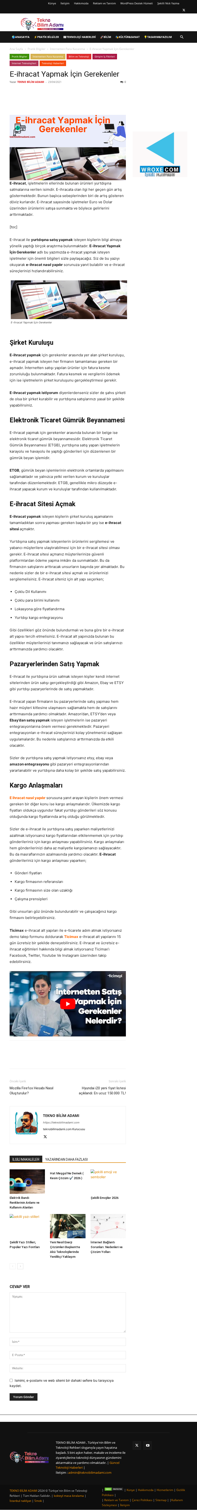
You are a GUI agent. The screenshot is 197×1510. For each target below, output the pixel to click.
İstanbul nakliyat (20, 1501)
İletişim (65, 3)
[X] (183, 10)
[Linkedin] (66, 101)
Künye (52, 3)
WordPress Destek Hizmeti (136, 3)
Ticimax (71, 936)
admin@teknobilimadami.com (89, 1472)
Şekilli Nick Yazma (168, 3)
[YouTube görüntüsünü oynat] (68, 1003)
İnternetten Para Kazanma (67, 49)
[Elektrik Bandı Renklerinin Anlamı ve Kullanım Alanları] (27, 1181)
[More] (89, 101)
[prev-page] (13, 1266)
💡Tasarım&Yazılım (158, 37)
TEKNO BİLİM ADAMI (30, 82)
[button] (181, 37)
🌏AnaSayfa (21, 37)
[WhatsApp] (77, 101)
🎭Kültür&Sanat (127, 37)
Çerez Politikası (142, 1500)
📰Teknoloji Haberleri (79, 37)
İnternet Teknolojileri (24, 63)
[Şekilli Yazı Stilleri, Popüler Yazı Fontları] (27, 1226)
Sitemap (160, 1500)
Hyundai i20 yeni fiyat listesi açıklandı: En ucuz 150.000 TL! (102, 1090)
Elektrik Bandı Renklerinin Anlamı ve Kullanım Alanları (24, 1202)
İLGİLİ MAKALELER (25, 1159)
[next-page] (20, 1266)
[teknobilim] (29, 1457)
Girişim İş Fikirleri (105, 56)
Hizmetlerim (165, 1490)
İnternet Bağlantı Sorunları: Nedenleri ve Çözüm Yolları (107, 1247)
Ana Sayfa (16, 49)
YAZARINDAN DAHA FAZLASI (66, 1159)
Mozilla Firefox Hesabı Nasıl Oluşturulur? (31, 1090)
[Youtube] (147, 1445)
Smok (38, 1501)
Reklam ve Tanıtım (104, 3)
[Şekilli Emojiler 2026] (108, 1181)
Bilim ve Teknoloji (79, 56)
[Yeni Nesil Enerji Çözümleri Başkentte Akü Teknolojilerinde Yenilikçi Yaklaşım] (67, 1226)
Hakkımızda (81, 3)
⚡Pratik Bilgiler (46, 37)
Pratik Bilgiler (36, 49)
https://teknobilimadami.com (61, 1122)
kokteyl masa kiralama (69, 1496)
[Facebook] (44, 101)
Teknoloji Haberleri (53, 63)
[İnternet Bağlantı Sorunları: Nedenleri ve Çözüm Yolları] (108, 1226)
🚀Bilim (105, 37)
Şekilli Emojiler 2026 (104, 1198)
